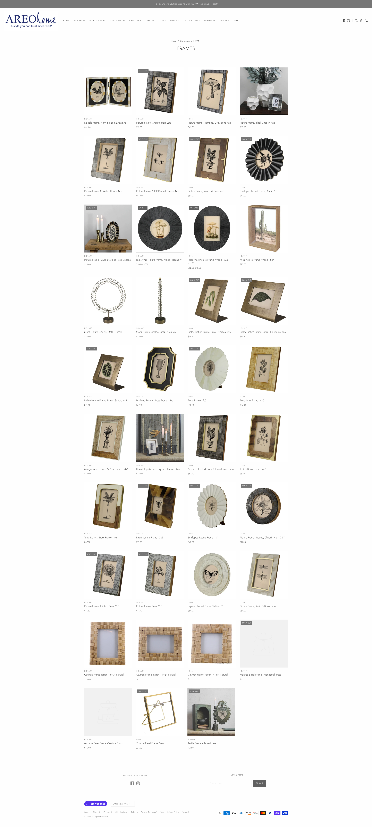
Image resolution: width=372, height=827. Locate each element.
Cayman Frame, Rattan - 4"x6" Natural (156, 675)
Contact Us (107, 812)
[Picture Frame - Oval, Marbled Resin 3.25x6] (108, 229)
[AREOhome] (31, 21)
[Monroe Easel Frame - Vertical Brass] (108, 712)
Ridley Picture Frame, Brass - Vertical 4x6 (209, 332)
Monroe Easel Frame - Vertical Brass (103, 743)
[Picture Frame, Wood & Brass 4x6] (212, 160)
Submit (259, 783)
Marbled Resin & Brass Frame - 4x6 (154, 400)
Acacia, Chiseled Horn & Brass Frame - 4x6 (211, 469)
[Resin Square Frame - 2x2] (160, 506)
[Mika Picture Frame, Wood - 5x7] (264, 229)
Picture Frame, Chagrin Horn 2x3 (153, 123)
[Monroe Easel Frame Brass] (160, 712)
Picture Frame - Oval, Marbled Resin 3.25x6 (107, 260)
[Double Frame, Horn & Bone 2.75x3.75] (108, 91)
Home (173, 41)
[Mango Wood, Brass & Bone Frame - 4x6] (108, 438)
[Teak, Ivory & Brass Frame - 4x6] (108, 506)
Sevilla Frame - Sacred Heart (202, 743)
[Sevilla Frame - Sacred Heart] (211, 712)
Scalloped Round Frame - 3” (203, 537)
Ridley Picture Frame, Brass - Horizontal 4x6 (263, 332)
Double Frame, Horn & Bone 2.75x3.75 (105, 123)
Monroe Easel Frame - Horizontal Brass (260, 675)
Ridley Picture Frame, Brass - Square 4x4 (105, 400)
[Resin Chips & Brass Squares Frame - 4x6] (160, 438)
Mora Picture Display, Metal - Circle (103, 332)
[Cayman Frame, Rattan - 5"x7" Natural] (108, 644)
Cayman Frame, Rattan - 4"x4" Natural (208, 675)
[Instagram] (348, 20)
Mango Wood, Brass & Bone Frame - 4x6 (106, 469)
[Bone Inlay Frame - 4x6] (264, 369)
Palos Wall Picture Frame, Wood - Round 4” (159, 260)
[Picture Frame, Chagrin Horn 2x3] (160, 91)
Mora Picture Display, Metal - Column (156, 332)
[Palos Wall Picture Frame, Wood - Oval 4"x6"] (212, 229)
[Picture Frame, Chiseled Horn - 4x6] (108, 160)
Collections (185, 41)
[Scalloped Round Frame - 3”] (212, 506)
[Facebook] (344, 20)
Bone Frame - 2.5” (198, 400)
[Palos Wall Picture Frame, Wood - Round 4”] (160, 229)
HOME (66, 20)
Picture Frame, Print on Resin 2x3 (101, 606)
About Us (97, 812)
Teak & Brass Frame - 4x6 (253, 469)
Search (87, 812)
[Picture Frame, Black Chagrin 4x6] (264, 91)
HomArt (88, 119)
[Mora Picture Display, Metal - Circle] (108, 301)
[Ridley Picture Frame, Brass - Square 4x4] (108, 369)
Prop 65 (185, 812)
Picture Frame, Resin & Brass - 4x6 (258, 606)
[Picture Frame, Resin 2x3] (160, 575)
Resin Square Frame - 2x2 (149, 537)
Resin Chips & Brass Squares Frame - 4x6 (158, 469)
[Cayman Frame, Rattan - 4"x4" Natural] (212, 644)
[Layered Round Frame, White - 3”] (212, 575)
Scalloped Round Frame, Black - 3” (258, 191)
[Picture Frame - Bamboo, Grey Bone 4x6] (212, 91)
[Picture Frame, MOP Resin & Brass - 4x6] (160, 160)
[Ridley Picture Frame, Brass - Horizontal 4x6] (264, 301)
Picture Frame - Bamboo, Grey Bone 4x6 (209, 123)
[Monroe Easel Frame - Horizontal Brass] (264, 644)
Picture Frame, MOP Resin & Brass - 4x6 (157, 191)
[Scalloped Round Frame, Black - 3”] (264, 160)
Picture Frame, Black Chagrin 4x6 (257, 123)
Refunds (134, 812)
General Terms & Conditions (152, 812)
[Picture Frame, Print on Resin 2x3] (108, 575)
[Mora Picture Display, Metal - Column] (160, 301)
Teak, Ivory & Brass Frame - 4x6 (101, 537)
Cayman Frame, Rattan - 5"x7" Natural (104, 675)
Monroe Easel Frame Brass (150, 743)
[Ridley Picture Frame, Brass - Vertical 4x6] (212, 301)
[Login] (361, 20)
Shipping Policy (121, 812)
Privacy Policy (173, 812)
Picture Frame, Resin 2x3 (149, 606)
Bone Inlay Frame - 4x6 (252, 400)
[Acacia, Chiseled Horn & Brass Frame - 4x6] (212, 438)
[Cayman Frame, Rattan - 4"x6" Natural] (160, 644)
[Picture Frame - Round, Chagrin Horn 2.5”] (264, 506)
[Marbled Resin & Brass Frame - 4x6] (160, 369)
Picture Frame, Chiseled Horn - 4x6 (102, 191)
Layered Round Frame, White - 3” (205, 606)
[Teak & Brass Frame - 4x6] (264, 438)
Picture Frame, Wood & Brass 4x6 (206, 191)
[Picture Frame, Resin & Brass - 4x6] (264, 575)
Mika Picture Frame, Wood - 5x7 (257, 260)
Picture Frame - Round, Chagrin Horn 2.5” (262, 537)
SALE (236, 20)
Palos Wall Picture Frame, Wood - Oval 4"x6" (208, 261)
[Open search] (356, 20)
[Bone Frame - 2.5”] (212, 369)
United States (121, 803)
